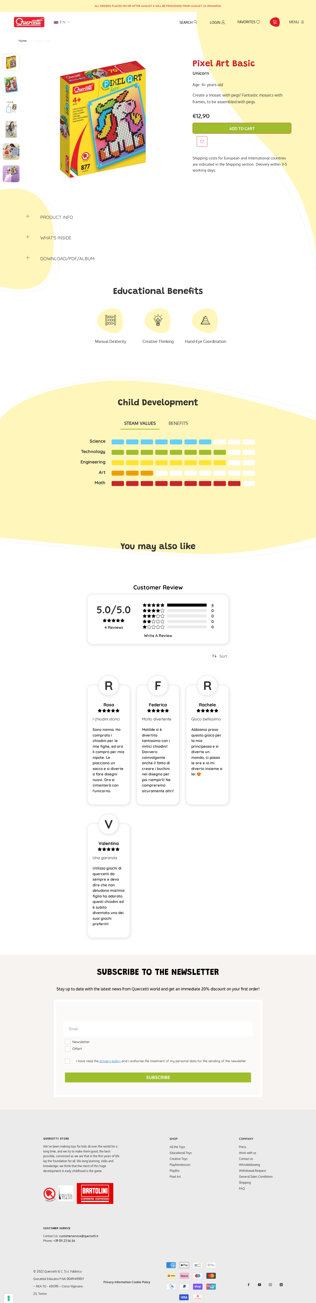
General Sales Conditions (256, 1176)
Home (23, 41)
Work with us (247, 1153)
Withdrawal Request (252, 1171)
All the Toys (177, 1147)
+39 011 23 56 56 (64, 1241)
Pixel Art (175, 1176)
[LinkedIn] (281, 1284)
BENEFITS (178, 423)
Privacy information (117, 1282)
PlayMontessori (180, 1165)
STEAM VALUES (140, 423)
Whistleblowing (249, 1165)
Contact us (246, 1159)
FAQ (242, 1188)
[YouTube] (259, 1284)
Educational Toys (181, 1153)
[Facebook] (248, 1284)
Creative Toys (179, 1159)
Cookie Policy (141, 1282)
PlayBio (174, 1171)
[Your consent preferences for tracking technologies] (8, 1298)
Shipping (245, 1182)
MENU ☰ (296, 22)
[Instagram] (270, 1284)
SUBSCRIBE (158, 1077)
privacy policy (109, 1061)
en (62, 22)
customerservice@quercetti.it (78, 1236)
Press (242, 1147)
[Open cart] (275, 22)
